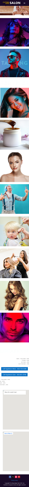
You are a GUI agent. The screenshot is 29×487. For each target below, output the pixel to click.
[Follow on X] (13, 477)
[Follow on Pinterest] (19, 477)
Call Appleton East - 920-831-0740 (14, 375)
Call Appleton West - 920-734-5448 (14, 369)
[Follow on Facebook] (10, 477)
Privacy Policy (14, 480)
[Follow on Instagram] (16, 477)
